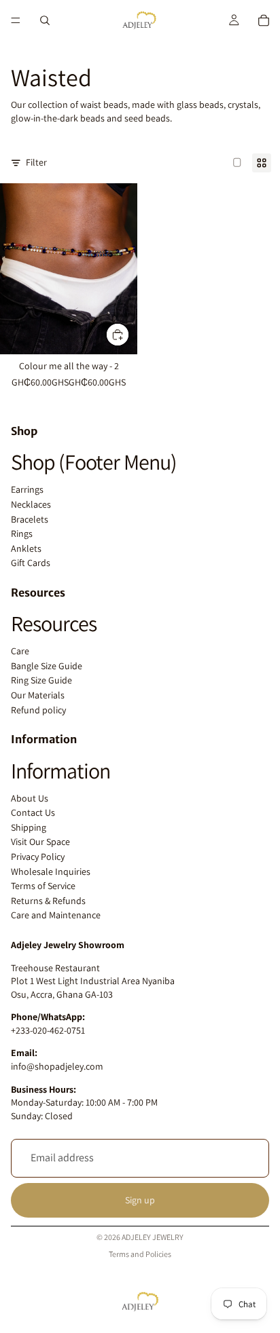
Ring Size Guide (41, 680)
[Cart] (264, 20)
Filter (36, 162)
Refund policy (38, 710)
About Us (29, 798)
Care (20, 651)
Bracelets (29, 519)
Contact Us (33, 812)
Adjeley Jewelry (152, 1237)
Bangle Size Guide (46, 666)
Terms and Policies (140, 1254)
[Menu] (15, 20)
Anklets (26, 548)
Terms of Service (43, 886)
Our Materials (38, 695)
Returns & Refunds (48, 901)
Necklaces (31, 504)
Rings (22, 533)
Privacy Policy (38, 856)
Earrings (27, 489)
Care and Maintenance (56, 915)
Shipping (28, 827)
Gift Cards (30, 563)
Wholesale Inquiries (50, 871)
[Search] (45, 20)
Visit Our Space (40, 842)
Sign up (140, 1200)
